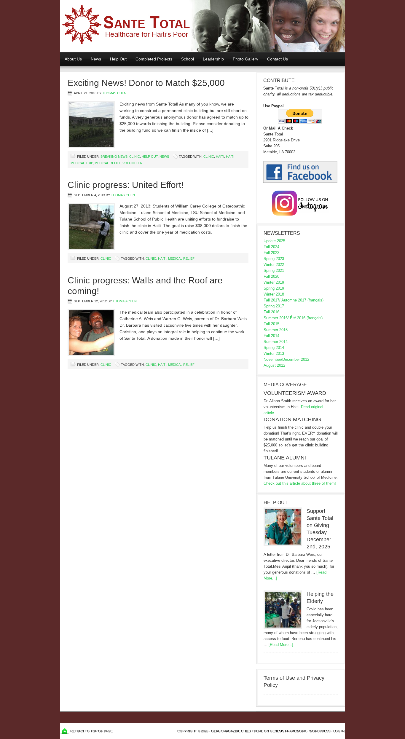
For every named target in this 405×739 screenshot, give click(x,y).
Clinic (134, 156)
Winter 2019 (274, 282)
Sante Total (202, 26)
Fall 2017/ (272, 300)
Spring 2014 (274, 347)
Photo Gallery (245, 59)
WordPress (320, 731)
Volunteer (132, 163)
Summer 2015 (276, 330)
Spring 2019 (274, 288)
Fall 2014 (271, 335)
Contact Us (277, 59)
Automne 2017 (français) (302, 300)
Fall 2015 (271, 324)
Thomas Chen (114, 93)
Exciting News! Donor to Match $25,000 (146, 83)
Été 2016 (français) (306, 318)
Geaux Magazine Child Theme (237, 731)
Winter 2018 (274, 294)
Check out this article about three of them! (300, 483)
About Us (73, 59)
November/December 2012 (286, 359)
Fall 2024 (271, 247)
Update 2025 (274, 241)
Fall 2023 (271, 252)
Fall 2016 (271, 312)
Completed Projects (153, 59)
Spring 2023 (274, 258)
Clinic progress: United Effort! (126, 185)
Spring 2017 (274, 306)
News (96, 59)
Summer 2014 (276, 341)
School (185, 59)
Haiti (220, 156)
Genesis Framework (288, 731)
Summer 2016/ (276, 318)
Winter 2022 (274, 264)
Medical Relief (108, 163)
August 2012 (274, 365)
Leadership (213, 59)
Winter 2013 (274, 353)
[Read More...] (281, 644)
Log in (339, 731)
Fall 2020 (271, 276)
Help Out (116, 59)
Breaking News (114, 156)
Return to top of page (92, 731)
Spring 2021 (274, 270)
